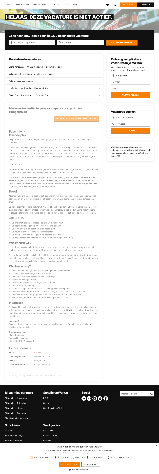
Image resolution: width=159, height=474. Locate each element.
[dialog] (79, 458)
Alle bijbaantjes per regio (16, 418)
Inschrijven (128, 5)
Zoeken (130, 130)
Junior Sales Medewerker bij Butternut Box (28, 88)
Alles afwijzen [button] (90, 464)
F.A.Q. (45, 398)
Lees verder (109, 453)
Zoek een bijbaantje (14, 435)
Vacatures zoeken (121, 42)
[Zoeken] (115, 4)
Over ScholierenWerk (52, 408)
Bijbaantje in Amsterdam (16, 398)
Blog (75, 4)
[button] (79, 470)
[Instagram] (89, 398)
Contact (66, 4)
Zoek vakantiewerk (13, 440)
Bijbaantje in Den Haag (15, 413)
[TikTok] (100, 398)
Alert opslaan (130, 95)
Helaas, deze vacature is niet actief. (76, 118)
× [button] (156, 446)
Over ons (55, 4)
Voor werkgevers (40, 4)
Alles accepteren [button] (69, 464)
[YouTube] (95, 398)
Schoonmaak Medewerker (21, 81)
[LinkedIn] (84, 398)
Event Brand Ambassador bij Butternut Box (28, 95)
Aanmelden (10, 430)
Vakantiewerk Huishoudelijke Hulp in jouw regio (31, 74)
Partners (47, 440)
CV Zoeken (48, 430)
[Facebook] (106, 398)
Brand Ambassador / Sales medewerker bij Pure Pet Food (35, 67)
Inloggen (146, 5)
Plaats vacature (50, 435)
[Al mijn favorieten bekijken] (107, 4)
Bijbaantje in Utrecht (14, 408)
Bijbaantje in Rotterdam (15, 403)
